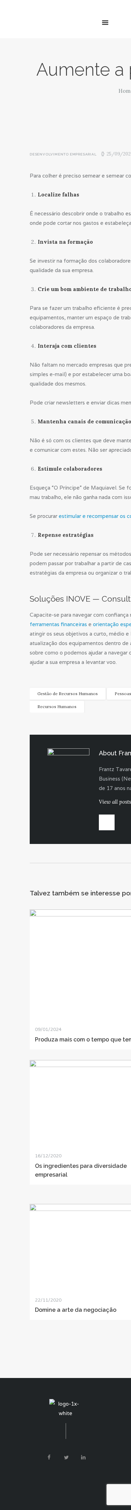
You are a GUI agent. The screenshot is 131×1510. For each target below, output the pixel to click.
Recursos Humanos (57, 706)
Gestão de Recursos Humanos (67, 693)
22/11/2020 (48, 1300)
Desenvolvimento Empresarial (63, 154)
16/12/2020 (48, 1156)
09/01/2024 (48, 1029)
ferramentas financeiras (58, 624)
